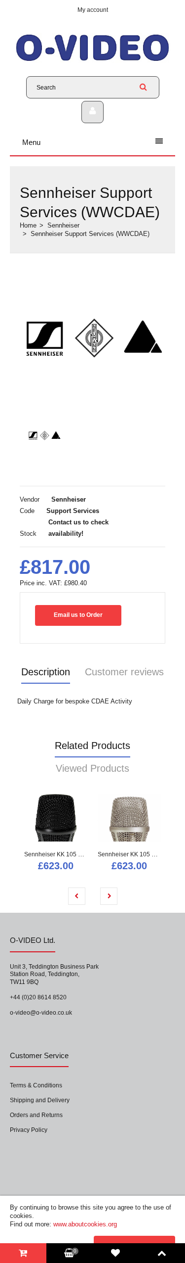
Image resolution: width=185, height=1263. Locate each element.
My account (92, 9)
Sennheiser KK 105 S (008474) (140, 854)
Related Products (92, 745)
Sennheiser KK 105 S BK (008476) (70, 854)
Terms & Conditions (36, 1085)
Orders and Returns (36, 1115)
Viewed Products (92, 768)
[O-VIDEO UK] (92, 60)
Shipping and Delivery (40, 1100)
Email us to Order (78, 614)
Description (45, 671)
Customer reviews (124, 671)
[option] (92, 337)
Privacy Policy (28, 1129)
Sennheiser (63, 225)
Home (28, 225)
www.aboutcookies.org (85, 1224)
